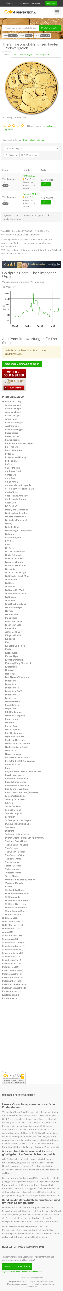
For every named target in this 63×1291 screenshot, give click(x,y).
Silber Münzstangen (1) (13, 946)
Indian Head (11, 617)
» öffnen (45, 184)
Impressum (32, 1286)
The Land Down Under (16, 841)
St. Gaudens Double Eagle (18, 823)
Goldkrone (10, 597)
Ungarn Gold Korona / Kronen (20, 879)
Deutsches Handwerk (16, 516)
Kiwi (7, 642)
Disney (8, 523)
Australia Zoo (12, 426)
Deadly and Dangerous (16, 509)
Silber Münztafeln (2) (12, 949)
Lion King (10, 673)
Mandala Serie (12, 705)
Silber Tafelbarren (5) (12, 953)
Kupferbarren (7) (10, 994)
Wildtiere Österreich (15, 904)
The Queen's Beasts (15, 851)
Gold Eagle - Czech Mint (17, 576)
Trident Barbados (14, 865)
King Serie (10, 638)
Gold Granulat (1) (11, 928)
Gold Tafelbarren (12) (12, 921)
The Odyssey (11, 848)
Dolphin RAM (12, 527)
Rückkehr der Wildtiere (16, 789)
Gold (10, 35)
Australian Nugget (14, 429)
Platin (41, 35)
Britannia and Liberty (15, 457)
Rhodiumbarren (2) (11, 998)
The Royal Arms (13, 858)
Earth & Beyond (13, 537)
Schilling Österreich (15, 799)
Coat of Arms (11, 492)
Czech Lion (10, 502)
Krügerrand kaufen (17, 1281)
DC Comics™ (11, 506)
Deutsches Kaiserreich (16, 520)
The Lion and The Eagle (16, 844)
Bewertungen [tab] (26, 54)
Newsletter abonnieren (17, 1266)
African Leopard (13, 405)
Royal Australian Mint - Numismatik (23, 771)
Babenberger (11, 432)
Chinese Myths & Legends (18, 485)
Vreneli (8, 886)
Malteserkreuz (12, 701)
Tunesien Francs (13, 872)
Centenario (10, 474)
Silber (26, 35)
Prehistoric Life (12, 764)
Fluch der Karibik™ (14, 558)
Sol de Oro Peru (13, 806)
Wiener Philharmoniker (17, 893)
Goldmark (10, 600)
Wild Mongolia (12, 897)
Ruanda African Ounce (16, 778)
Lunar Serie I (11, 680)
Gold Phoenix (12, 579)
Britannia (10, 453)
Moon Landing (12, 719)
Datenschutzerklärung (17, 1284)
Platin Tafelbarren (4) (12, 970)
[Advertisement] (31, 1036)
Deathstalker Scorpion (16, 513)
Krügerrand (11, 666)
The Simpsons (12, 862)
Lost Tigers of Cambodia (17, 677)
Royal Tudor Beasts (14, 775)
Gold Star (10, 583)
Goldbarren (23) (10, 918)
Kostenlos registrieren (29, 3)
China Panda (11, 481)
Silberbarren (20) (10, 939)
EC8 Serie (10, 541)
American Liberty (13, 412)
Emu (7, 544)
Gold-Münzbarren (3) (12, 925)
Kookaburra (11, 652)
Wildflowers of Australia (17, 900)
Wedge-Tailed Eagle (15, 890)
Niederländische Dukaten (17, 743)
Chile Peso (10, 478)
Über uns (10, 3)
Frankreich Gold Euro (15, 565)
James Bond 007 (13, 631)
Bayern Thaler (12, 436)
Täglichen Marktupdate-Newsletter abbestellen (22, 1271)
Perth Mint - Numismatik (17, 757)
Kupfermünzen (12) (12, 991)
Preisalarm (12, 155)
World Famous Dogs (15, 911)
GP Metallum (29, 176)
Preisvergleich (49, 28)
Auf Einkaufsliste (30, 155)
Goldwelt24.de (30, 194)
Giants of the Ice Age (15, 572)
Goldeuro (10, 586)
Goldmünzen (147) (11, 401)
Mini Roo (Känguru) (15, 715)
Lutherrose (10, 698)
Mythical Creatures (14, 736)
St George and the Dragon (18, 820)
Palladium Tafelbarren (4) (14, 984)
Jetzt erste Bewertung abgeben (22, 363)
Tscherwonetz (12, 869)
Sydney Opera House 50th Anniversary (24, 837)
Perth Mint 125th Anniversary (20, 761)
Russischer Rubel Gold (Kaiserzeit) (22, 792)
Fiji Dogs (9, 548)
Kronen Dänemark (14, 659)
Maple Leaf (10, 708)
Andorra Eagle (12, 415)
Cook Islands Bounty (15, 499)
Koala (8, 649)
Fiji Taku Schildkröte (15, 551)
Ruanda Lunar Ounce (15, 782)
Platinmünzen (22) (11, 963)
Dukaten (9, 534)
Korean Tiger (11, 656)
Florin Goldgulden (14, 555)
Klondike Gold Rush (15, 645)
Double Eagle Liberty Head (18, 530)
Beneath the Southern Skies (19, 443)
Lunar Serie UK (12, 694)
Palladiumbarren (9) (12, 980)
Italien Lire (10, 628)
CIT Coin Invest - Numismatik (19, 488)
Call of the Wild (13, 467)
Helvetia (9, 611)
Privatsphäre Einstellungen (43, 1284)
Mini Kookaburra (13, 712)
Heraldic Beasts (13, 614)
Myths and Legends (15, 740)
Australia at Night (14, 422)
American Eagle (13, 408)
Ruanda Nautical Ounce (17, 785)
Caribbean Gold (13, 471)
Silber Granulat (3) (11, 956)
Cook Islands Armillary (16, 495)
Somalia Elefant (13, 809)
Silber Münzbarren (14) (13, 942)
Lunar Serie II (11, 684)
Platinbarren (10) (10, 967)
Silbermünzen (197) (12, 935)
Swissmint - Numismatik (17, 834)
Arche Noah (11, 419)
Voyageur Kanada (14, 883)
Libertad (9, 670)
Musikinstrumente (14, 733)
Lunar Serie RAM (13, 691)
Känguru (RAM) (13, 635)
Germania (10, 569)
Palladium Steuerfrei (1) (14, 987)
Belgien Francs (12, 439)
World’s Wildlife (13, 914)
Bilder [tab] (6, 54)
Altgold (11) (8, 932)
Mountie (9, 722)
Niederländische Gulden (17, 747)
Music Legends (12, 729)
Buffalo (8, 464)
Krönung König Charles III (18, 663)
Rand (7, 768)
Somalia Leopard (13, 813)
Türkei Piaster (12, 876)
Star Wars (10, 827)
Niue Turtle (10, 750)
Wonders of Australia (16, 907)
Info (15, 54)
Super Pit (9, 830)
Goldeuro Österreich (15, 593)
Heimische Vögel (13, 607)
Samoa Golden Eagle (15, 795)
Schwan (9, 802)
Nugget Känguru (13, 754)
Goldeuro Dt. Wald (14, 590)
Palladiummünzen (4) (12, 977)
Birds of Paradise (13, 450)
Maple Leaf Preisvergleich (41, 1281)
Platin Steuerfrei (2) (12, 974)
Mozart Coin (11, 726)
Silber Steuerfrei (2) (12, 960)
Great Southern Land (15, 604)
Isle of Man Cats (13, 624)
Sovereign (10, 816)
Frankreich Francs (14, 562)
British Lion (11, 460)
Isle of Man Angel (13, 621)
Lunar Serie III (12, 687)
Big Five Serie (11, 446)
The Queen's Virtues (15, 855)
